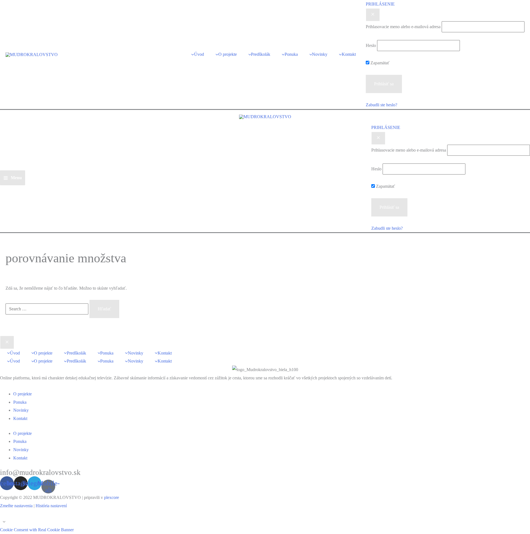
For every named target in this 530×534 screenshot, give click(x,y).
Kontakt (20, 418)
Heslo (371, 45)
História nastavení (51, 505)
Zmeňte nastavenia (16, 505)
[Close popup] (373, 15)
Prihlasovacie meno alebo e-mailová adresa (403, 26)
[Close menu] (7, 342)
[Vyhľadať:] (47, 308)
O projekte (22, 394)
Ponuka (19, 402)
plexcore (111, 497)
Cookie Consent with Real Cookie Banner (37, 529)
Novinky (21, 410)
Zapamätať (379, 62)
